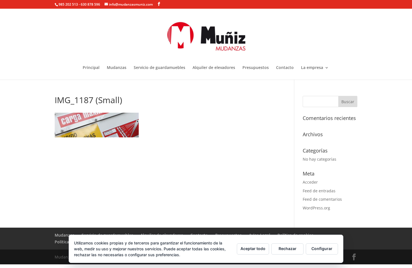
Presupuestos (255, 68)
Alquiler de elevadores (214, 68)
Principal (91, 68)
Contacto (285, 68)
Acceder (310, 182)
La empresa (312, 68)
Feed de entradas (319, 190)
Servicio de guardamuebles (159, 68)
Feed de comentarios (322, 199)
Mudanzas (116, 68)
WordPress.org (316, 208)
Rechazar (288, 248)
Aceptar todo (252, 248)
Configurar (321, 248)
